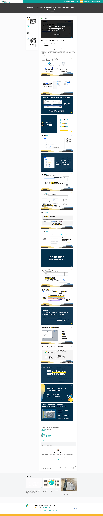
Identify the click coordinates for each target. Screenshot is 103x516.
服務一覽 (72, 1)
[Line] (99, 1)
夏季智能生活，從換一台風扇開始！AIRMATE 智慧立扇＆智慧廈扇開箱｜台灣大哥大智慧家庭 (33, 34)
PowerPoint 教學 (28, 491)
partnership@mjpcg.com (46, 507)
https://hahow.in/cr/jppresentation (58, 421)
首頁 (64, 1)
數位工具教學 (66, 494)
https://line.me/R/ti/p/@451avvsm (51, 510)
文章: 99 (58, 461)
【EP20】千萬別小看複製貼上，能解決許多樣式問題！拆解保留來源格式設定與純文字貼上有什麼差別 (33, 40)
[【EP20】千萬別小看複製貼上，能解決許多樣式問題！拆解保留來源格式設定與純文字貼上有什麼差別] (28, 39)
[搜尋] (101, 1)
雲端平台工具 (60, 44)
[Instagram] (96, 1)
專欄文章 (81, 1)
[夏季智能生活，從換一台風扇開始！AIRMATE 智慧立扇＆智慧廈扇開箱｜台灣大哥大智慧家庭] (28, 33)
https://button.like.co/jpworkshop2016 (48, 440)
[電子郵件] (92, 1)
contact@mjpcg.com (46, 508)
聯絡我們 (89, 1)
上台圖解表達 (33, 491)
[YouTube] (98, 1)
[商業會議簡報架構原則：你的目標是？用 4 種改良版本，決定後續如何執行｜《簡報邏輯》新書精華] (28, 20)
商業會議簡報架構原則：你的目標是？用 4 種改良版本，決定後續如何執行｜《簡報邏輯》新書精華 (33, 21)
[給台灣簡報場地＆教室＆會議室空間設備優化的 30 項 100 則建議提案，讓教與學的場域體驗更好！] (28, 26)
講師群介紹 (68, 1)
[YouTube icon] (58, 459)
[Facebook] (94, 1)
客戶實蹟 (85, 1)
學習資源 (77, 1)
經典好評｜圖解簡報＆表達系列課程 (30, 492)
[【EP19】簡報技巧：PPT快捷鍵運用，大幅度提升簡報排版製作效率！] (28, 45)
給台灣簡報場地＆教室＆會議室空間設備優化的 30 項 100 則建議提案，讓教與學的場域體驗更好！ (33, 27)
